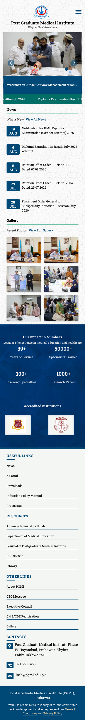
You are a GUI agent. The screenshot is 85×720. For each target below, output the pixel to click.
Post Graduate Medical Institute (42, 24)
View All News (36, 119)
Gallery (12, 626)
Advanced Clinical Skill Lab (26, 526)
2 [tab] (60, 69)
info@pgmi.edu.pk (31, 674)
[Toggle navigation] (78, 11)
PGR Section (15, 556)
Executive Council (19, 606)
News (11, 466)
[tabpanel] (42, 63)
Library (12, 566)
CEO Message (16, 596)
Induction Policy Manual (24, 496)
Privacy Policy (52, 713)
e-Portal (12, 476)
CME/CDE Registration (23, 616)
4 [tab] (73, 69)
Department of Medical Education (30, 536)
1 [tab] (53, 69)
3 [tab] (66, 69)
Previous (11, 63)
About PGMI (15, 586)
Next (74, 63)
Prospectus (14, 506)
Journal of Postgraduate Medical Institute (36, 546)
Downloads (14, 486)
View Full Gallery (41, 230)
